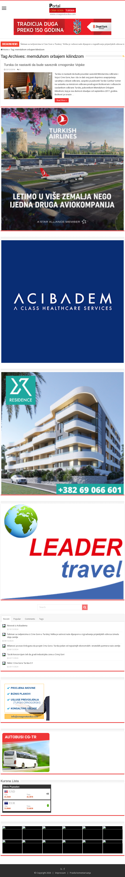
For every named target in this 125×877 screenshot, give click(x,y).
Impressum (60, 873)
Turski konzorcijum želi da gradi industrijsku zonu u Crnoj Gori (35, 654)
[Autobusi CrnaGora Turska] (25, 752)
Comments (30, 619)
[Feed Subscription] (123, 56)
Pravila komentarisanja (80, 873)
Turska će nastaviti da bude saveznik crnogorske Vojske (44, 65)
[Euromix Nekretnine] (62, 433)
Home (6, 49)
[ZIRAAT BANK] (62, 26)
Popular (17, 619)
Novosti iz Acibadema (17, 625)
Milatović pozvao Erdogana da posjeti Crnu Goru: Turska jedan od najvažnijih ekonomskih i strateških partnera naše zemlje (63, 646)
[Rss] (61, 869)
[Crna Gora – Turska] (62, 9)
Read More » (62, 100)
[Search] (85, 607)
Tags (41, 619)
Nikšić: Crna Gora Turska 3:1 (20, 663)
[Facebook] (64, 869)
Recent (6, 619)
